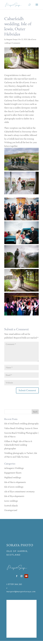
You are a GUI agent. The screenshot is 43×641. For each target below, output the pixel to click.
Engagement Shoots (13, 472)
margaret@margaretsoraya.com (20, 591)
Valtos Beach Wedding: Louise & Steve (21, 428)
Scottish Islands (11, 505)
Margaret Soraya (11, 39)
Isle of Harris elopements (15, 482)
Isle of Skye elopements (14, 496)
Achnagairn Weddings (14, 468)
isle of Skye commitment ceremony (19, 491)
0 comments (16, 43)
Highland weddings (12, 477)
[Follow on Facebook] (17, 576)
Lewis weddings (11, 501)
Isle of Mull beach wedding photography (21, 423)
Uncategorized (10, 510)
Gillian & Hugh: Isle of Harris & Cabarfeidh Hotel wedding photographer (18, 445)
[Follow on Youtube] (26, 576)
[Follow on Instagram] (21, 576)
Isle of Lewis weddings (13, 487)
